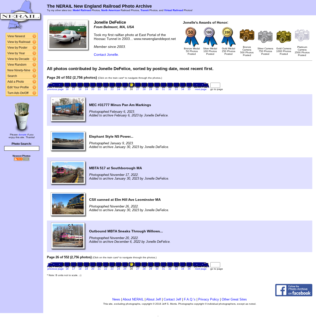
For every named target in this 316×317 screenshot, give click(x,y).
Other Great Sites (234, 299)
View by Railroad (18, 41)
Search (12, 76)
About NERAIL (133, 299)
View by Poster (17, 47)
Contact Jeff (172, 299)
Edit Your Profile (18, 87)
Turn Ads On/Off (17, 93)
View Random (16, 64)
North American (110, 10)
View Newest (16, 36)
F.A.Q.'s (190, 299)
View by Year (16, 53)
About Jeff (153, 299)
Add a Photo (15, 81)
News (116, 299)
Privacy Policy (208, 299)
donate (23, 134)
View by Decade (18, 58)
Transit (144, 10)
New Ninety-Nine (18, 70)
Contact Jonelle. (106, 54)
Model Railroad (82, 10)
